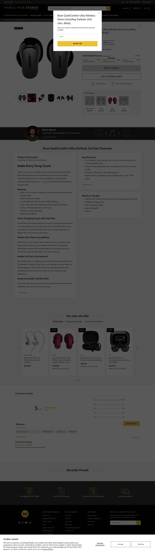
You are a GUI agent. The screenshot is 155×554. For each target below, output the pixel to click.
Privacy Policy (47, 549)
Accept (120, 544)
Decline (141, 544)
